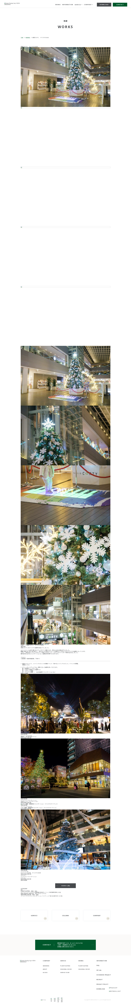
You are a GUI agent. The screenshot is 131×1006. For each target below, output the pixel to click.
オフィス (23, 892)
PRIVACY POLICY (102, 984)
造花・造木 (34, 893)
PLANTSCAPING (25, 891)
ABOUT (45, 969)
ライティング (46, 896)
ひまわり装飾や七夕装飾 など (33, 670)
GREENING (46, 966)
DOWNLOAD (101, 989)
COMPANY (46, 961)
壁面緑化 (26, 893)
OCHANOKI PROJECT (104, 975)
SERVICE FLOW (64, 972)
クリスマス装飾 (29, 672)
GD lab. (99, 970)
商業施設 (37, 892)
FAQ (98, 965)
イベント (46, 892)
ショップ (28, 892)
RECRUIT (100, 979)
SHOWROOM (53, 892)
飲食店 (42, 892)
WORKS (81, 961)
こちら (27, 665)
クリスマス (29, 896)
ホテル (33, 892)
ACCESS (45, 972)
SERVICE (63, 961)
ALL (22, 890)
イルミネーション (37, 896)
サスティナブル (42, 893)
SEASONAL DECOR (26, 895)
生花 (52, 896)
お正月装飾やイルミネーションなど (45, 672)
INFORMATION (102, 961)
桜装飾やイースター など (31, 668)
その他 (59, 892)
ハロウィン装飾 (29, 671)
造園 (30, 893)
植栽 (22, 893)
